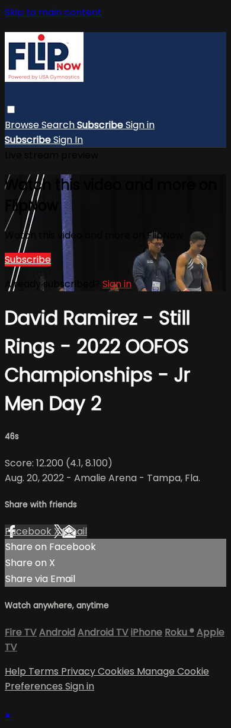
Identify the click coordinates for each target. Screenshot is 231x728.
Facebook (29, 531)
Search (59, 125)
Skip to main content (53, 12)
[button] (11, 109)
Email (74, 531)
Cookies (117, 671)
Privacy (79, 671)
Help (16, 671)
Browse (23, 125)
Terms (44, 671)
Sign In (68, 140)
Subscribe (28, 259)
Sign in (140, 125)
